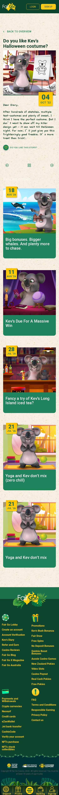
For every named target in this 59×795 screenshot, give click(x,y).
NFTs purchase (10, 741)
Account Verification (13, 634)
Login (33, 6)
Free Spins (37, 640)
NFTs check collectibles (8, 748)
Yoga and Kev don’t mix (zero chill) (26, 478)
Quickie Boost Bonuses (39, 652)
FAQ (33, 699)
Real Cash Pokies (41, 678)
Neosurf (6, 711)
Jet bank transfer (12, 726)
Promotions (38, 625)
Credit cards (9, 716)
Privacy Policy (39, 714)
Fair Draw (36, 635)
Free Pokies (38, 684)
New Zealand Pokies (43, 663)
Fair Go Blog (9, 655)
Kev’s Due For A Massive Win (27, 323)
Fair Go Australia (11, 665)
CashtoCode (9, 731)
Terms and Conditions (43, 704)
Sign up (48, 6)
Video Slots (37, 668)
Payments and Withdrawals (10, 700)
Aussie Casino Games (43, 658)
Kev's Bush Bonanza (42, 630)
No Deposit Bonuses (42, 645)
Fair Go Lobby (10, 624)
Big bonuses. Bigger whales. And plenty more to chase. (28, 244)
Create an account (12, 629)
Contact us (37, 720)
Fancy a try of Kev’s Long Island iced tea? (27, 400)
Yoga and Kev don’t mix (26, 557)
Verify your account (13, 736)
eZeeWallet (8, 721)
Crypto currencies (12, 706)
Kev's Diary (8, 639)
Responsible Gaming (43, 709)
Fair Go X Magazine (13, 660)
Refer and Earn (10, 644)
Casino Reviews (11, 650)
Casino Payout (39, 673)
